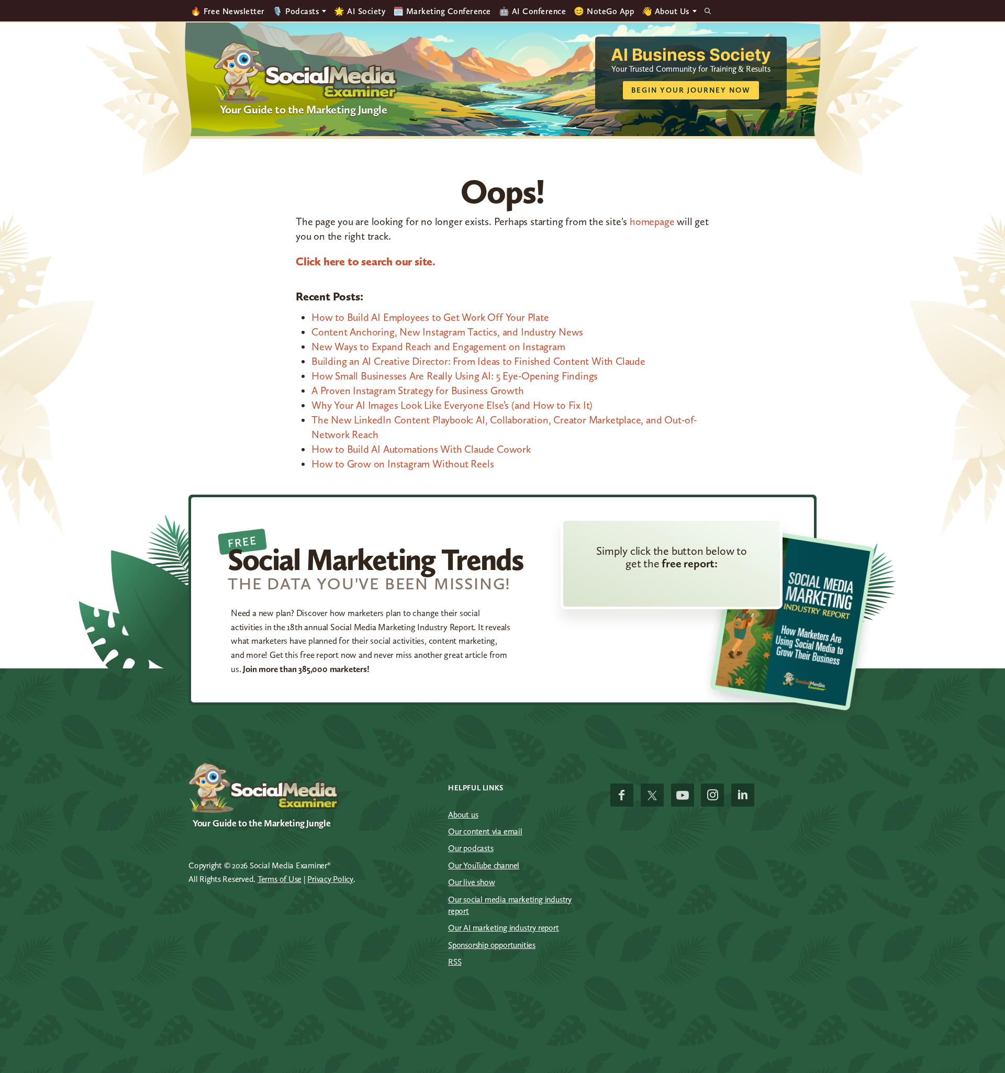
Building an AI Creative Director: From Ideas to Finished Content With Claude (478, 361)
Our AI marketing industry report (503, 928)
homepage (652, 221)
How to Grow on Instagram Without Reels (402, 463)
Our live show (471, 882)
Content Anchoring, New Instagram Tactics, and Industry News (447, 332)
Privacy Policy (330, 879)
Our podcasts (471, 848)
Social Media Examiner (306, 73)
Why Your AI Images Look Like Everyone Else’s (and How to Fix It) (452, 405)
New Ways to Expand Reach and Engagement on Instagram (438, 346)
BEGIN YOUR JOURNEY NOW (691, 90)
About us (463, 815)
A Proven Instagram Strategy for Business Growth (417, 390)
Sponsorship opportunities (491, 945)
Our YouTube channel (483, 865)
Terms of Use (280, 879)
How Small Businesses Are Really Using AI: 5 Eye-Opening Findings (454, 376)
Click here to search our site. (366, 261)
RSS (454, 962)
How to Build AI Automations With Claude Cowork (421, 449)
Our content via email (485, 831)
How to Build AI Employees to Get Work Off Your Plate (430, 317)
